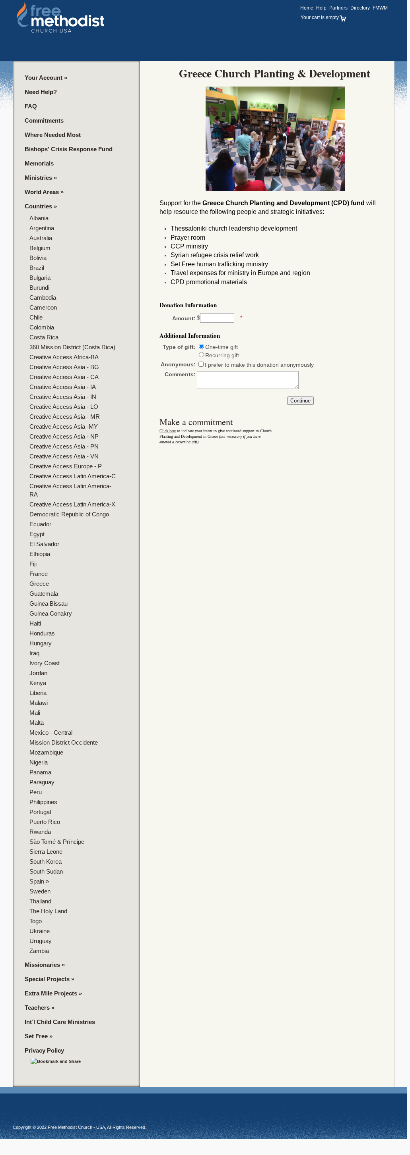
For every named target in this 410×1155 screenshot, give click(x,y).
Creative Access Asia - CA (64, 376)
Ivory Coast (44, 663)
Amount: (184, 318)
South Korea (45, 861)
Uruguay (40, 940)
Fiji (33, 563)
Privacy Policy (44, 1050)
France (38, 573)
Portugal (40, 811)
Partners (338, 8)
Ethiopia (39, 554)
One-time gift (221, 347)
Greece (39, 583)
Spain (39, 881)
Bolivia (38, 257)
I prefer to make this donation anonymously (259, 365)
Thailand (40, 901)
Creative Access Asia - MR (64, 416)
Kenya (37, 683)
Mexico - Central (50, 732)
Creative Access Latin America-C (72, 476)
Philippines (43, 802)
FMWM (380, 8)
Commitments (44, 120)
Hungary (40, 643)
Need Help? (41, 92)
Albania (39, 218)
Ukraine (39, 931)
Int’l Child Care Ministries (60, 1021)
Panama (40, 772)
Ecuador (40, 524)
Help (321, 8)
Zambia (39, 950)
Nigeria (38, 762)
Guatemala (43, 593)
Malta (36, 722)
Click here (167, 431)
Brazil (36, 267)
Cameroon (43, 307)
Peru (35, 792)
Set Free (38, 1036)
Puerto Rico (44, 821)
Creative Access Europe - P (65, 466)
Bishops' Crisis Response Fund (69, 149)
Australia (40, 238)
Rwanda (40, 831)
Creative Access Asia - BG (64, 367)
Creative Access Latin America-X (72, 504)
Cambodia (42, 297)
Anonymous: (178, 364)
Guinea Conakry (50, 613)
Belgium (40, 247)
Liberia (38, 692)
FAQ (31, 106)
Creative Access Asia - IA (62, 386)
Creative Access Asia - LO (63, 406)
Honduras (42, 633)
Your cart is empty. (320, 17)
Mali (34, 712)
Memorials (39, 163)
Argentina (41, 228)
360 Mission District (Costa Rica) (72, 347)
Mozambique (46, 752)
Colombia (41, 327)
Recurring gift (222, 355)
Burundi (39, 287)
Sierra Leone (45, 851)
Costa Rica (43, 337)
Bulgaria (40, 277)
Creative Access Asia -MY (63, 426)
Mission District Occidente (63, 742)
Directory (360, 8)
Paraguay (41, 782)
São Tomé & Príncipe (56, 841)
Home (306, 8)
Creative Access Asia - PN (64, 446)
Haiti (35, 623)
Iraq (34, 653)
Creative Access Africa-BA (64, 357)
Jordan (38, 673)
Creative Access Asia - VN (64, 456)
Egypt (37, 534)
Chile (36, 317)
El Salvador (44, 544)
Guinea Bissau (48, 603)
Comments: (180, 374)
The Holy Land (48, 911)
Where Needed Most (53, 134)
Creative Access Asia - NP (64, 436)
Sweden (40, 891)
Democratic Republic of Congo (69, 514)
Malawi (38, 702)
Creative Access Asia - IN (62, 396)
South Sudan (46, 871)
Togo (35, 921)
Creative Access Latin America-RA (70, 490)
